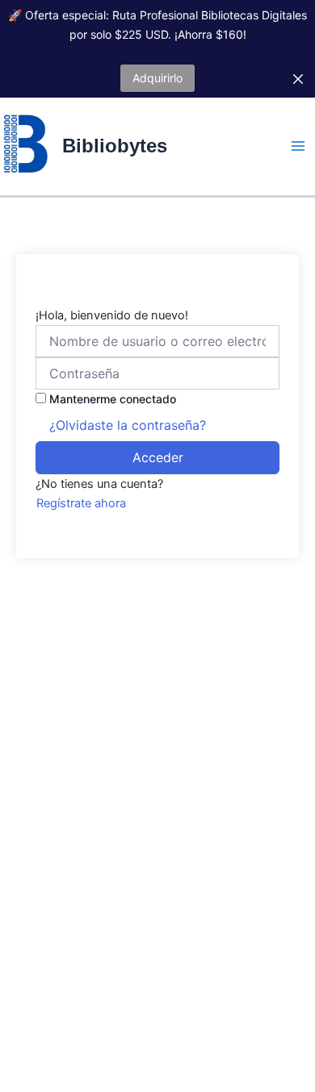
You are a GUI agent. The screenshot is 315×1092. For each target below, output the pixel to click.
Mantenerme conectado (112, 399)
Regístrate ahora (81, 503)
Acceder (157, 457)
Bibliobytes (114, 145)
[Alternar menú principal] (298, 146)
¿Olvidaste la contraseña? (127, 425)
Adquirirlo (157, 78)
